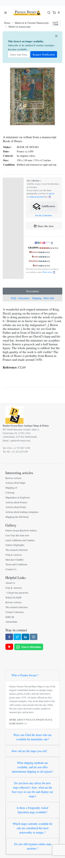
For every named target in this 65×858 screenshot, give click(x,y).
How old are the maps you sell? (29, 751)
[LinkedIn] (25, 637)
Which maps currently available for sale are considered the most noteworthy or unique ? (32, 828)
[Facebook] (9, 637)
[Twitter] (17, 637)
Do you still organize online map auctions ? (32, 846)
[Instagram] (33, 637)
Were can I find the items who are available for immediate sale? (32, 737)
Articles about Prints (15, 507)
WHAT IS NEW (13, 597)
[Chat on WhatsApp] (28, 646)
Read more (48, 272)
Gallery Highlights (14, 545)
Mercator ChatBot (14, 559)
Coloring (9, 492)
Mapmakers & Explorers (17, 497)
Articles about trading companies (21, 512)
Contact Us (10, 569)
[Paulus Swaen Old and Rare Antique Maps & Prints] (27, 12)
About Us (10, 583)
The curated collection (16, 550)
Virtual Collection (14, 612)
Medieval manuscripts (19, 26)
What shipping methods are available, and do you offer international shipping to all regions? (32, 767)
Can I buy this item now (17, 535)
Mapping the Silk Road (17, 516)
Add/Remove (48, 206)
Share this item (45, 226)
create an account (36, 196)
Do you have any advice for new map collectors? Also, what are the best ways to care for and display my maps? (32, 789)
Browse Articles (13, 478)
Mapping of (11, 487)
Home (7, 22)
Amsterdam (11, 621)
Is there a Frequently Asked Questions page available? (32, 810)
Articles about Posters (16, 502)
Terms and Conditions (16, 564)
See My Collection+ (43, 215)
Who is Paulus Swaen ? (25, 675)
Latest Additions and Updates (20, 540)
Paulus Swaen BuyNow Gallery (21, 530)
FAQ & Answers (13, 554)
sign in (51, 193)
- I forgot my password (16, 592)
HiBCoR (9, 617)
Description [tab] (32, 291)
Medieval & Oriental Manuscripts (32, 22)
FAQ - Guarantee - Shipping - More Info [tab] (32, 298)
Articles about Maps (15, 482)
